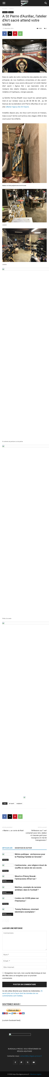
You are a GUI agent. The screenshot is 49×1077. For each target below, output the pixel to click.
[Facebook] (4, 33)
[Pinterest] (15, 33)
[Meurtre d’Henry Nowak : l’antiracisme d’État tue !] (8, 879)
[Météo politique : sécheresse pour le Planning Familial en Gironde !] (8, 857)
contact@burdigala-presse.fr (31, 1056)
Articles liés (7, 848)
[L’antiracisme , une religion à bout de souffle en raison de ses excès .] (8, 868)
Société (11, 12)
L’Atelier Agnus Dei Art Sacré (17, 107)
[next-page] (7, 920)
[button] (4, 3)
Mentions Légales (35, 1074)
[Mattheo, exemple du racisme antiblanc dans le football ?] (8, 890)
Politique (5, 860)
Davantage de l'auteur (23, 848)
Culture (11, 9)
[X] (10, 33)
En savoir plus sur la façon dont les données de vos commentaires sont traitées (22, 993)
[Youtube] (33, 1062)
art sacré (11, 803)
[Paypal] (21, 1062)
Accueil (4, 9)
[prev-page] (3, 920)
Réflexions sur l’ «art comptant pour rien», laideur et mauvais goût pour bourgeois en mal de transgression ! (36, 835)
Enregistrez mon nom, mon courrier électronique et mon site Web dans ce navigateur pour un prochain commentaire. (24, 975)
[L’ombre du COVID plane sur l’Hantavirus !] (8, 901)
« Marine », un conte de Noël (12, 831)
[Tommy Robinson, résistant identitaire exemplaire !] (8, 912)
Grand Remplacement (7, 881)
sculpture (19, 803)
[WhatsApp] (20, 33)
